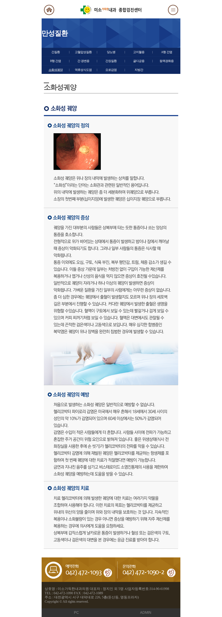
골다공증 (138, 61)
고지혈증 (138, 52)
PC (76, 612)
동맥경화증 (167, 61)
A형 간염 (166, 52)
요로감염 (111, 69)
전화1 (80, 569)
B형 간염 (55, 61)
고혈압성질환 (83, 52)
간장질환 (111, 61)
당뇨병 (111, 52)
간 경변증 (83, 61)
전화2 (149, 569)
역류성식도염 (83, 69)
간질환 (55, 52)
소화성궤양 (56, 69)
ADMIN (145, 612)
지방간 (139, 69)
